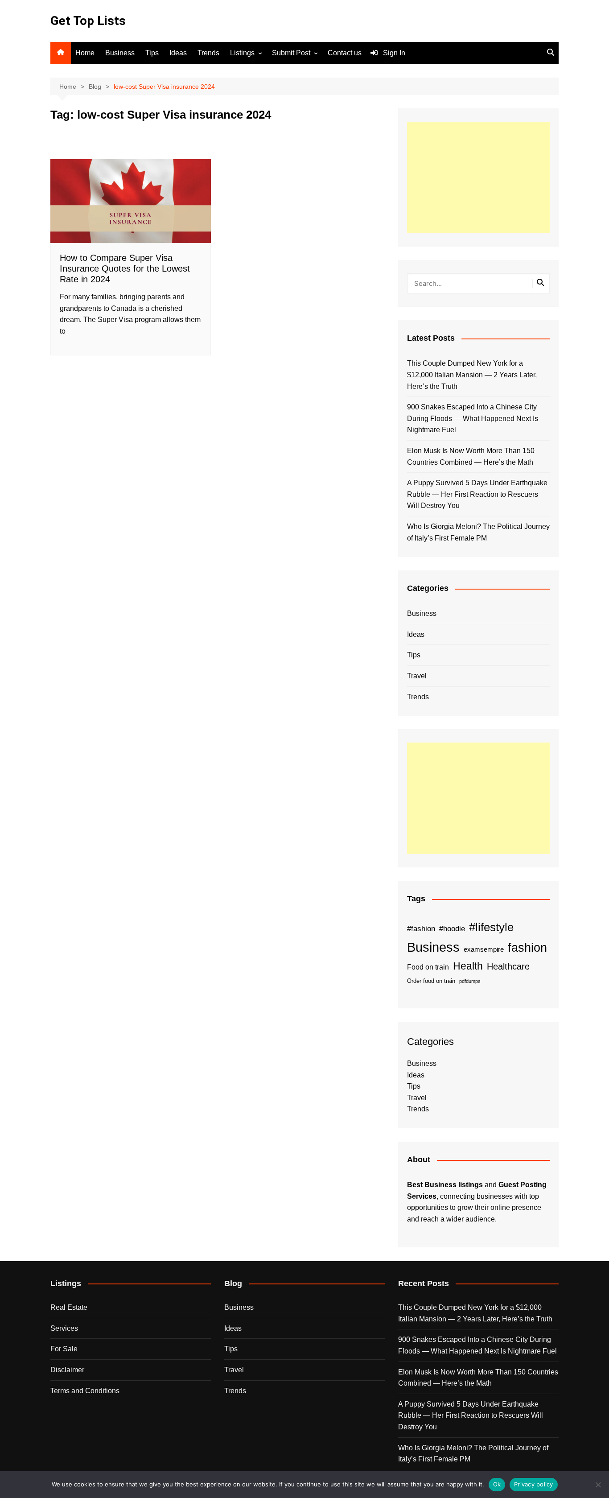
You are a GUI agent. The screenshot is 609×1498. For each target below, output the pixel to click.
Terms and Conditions (84, 1391)
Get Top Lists (88, 20)
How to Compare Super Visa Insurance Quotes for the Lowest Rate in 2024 (125, 268)
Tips (152, 53)
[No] (597, 1484)
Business (120, 53)
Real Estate (68, 1307)
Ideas (178, 53)
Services (64, 1328)
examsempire (484, 949)
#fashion (421, 928)
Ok (497, 1484)
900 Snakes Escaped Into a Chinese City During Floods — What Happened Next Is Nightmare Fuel (472, 418)
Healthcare (508, 966)
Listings (242, 53)
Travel (417, 676)
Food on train (428, 967)
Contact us (345, 53)
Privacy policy (533, 1484)
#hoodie (452, 928)
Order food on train (431, 981)
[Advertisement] (478, 177)
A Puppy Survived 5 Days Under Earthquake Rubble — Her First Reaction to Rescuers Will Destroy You (477, 494)
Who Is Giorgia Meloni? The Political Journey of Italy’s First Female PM (478, 532)
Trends (208, 53)
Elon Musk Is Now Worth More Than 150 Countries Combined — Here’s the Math (471, 456)
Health (468, 966)
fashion (527, 947)
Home (85, 53)
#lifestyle (491, 927)
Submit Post (291, 53)
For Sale (64, 1349)
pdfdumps (470, 981)
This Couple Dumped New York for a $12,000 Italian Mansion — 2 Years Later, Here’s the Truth (472, 374)
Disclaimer (67, 1370)
